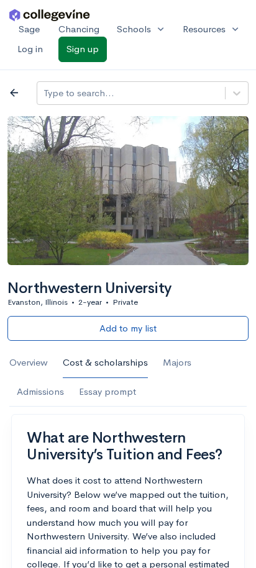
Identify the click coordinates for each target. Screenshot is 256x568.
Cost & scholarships (105, 362)
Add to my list (128, 328)
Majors (177, 362)
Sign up (82, 49)
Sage (29, 29)
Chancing (78, 29)
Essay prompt (107, 391)
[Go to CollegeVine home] (49, 14)
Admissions (40, 391)
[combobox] (44, 93)
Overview (28, 362)
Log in (30, 49)
